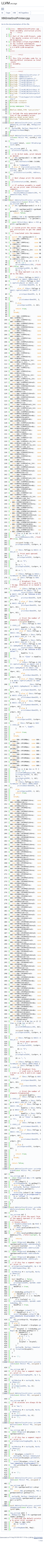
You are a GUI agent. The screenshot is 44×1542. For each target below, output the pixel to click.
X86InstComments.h (27, 78)
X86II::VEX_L (15, 633)
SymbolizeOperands (24, 1224)
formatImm (17, 1189)
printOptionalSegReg (21, 1266)
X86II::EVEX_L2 (18, 695)
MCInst (21, 137)
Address (13, 169)
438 (4, 1362)
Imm (20, 217)
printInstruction (21, 172)
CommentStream (22, 191)
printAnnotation (19, 182)
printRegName (19, 1183)
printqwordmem (25, 294)
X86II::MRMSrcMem (29, 279)
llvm (27, 106)
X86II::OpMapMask (21, 686)
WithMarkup (16, 1272)
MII (24, 194)
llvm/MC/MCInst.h (26, 84)
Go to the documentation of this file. (15, 24)
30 (4, 110)
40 (4, 135)
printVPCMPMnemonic (24, 1027)
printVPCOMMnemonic (24, 773)
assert (24, 592)
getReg (27, 1292)
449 (4, 1393)
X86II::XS (33, 283)
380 (4, 1207)
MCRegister (36, 125)
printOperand (21, 268)
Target (8, 13)
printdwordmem (25, 285)
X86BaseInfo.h (25, 77)
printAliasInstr (30, 167)
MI (27, 137)
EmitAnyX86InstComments (24, 193)
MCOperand (21, 1178)
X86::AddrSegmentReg (25, 1267)
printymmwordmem (28, 705)
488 (4, 1505)
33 (4, 117)
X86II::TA (31, 590)
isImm (27, 1310)
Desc (31, 222)
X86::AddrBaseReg (31, 1244)
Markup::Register (29, 128)
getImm (33, 1458)
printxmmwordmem (26, 299)
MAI (15, 1198)
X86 (14, 13)
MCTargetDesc (24, 13)
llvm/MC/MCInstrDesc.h (29, 90)
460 (4, 1423)
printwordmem (27, 598)
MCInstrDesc (22, 222)
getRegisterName (17, 130)
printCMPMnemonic (23, 264)
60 (4, 200)
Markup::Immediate (31, 1187)
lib (2, 13)
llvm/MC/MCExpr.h (26, 82)
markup (14, 128)
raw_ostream (21, 125)
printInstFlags (18, 150)
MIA (36, 1224)
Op (29, 1178)
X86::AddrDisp (30, 1259)
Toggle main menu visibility (3, 9)
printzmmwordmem (28, 697)
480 (4, 1478)
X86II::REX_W (17, 594)
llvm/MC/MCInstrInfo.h (29, 91)
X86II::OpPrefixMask (19, 290)
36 (4, 123)
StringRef (14, 143)
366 (4, 1169)
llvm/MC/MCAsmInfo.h (28, 80)
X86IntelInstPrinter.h (29, 75)
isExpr (31, 1314)
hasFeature (24, 161)
